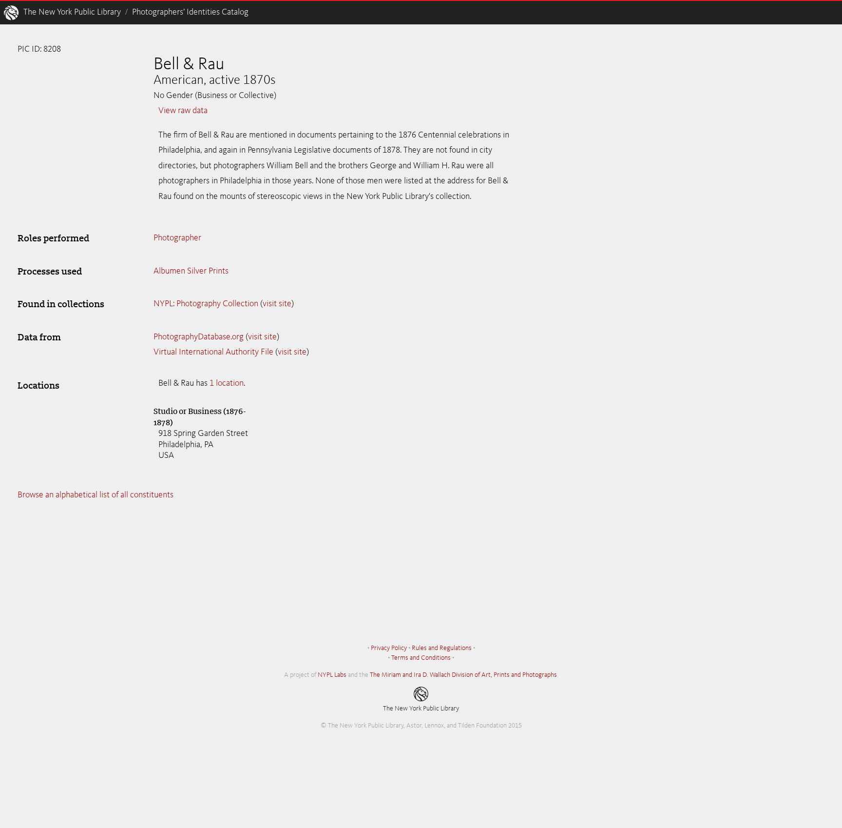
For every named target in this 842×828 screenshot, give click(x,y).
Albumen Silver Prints (191, 271)
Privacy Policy (389, 648)
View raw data (183, 110)
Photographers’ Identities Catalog (190, 12)
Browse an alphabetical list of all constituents (95, 495)
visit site (277, 303)
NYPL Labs (332, 674)
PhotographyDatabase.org (198, 337)
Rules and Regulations (442, 648)
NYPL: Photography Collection (205, 303)
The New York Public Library (72, 12)
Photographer (177, 238)
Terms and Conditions (421, 657)
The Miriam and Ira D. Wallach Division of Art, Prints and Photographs (463, 674)
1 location (227, 383)
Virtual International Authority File (213, 352)
